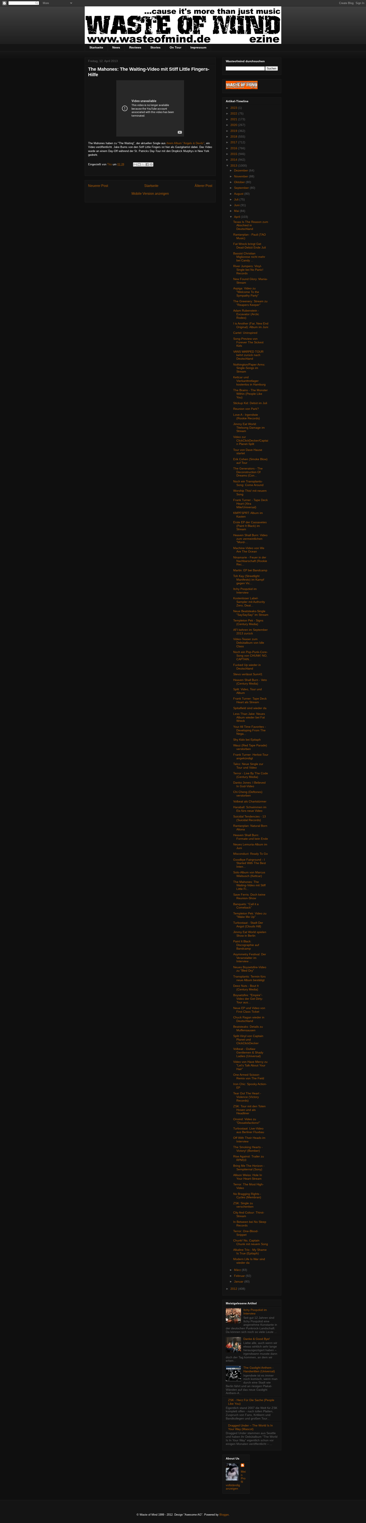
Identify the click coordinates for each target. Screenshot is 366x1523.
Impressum (198, 47)
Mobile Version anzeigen (150, 193)
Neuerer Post (98, 186)
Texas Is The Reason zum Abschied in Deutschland (250, 225)
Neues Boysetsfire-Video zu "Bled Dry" (249, 968)
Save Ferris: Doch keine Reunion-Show (249, 896)
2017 (234, 142)
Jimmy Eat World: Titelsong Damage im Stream (249, 427)
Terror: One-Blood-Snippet (245, 1232)
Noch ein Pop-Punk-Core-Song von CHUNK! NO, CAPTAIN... (250, 655)
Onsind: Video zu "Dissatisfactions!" (246, 1120)
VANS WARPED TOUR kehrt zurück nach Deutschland (248, 355)
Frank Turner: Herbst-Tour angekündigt (250, 756)
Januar (239, 1281)
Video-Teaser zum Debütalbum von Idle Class (248, 642)
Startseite (96, 47)
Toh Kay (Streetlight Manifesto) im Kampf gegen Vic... (248, 579)
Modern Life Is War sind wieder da (249, 1260)
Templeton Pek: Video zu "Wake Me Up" (249, 915)
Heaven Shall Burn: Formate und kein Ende (250, 836)
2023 (234, 107)
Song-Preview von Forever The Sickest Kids (248, 342)
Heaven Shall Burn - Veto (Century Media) (250, 681)
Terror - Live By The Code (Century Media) (250, 775)
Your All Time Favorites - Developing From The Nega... (249, 730)
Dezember (241, 170)
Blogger (224, 1514)
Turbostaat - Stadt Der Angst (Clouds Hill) (248, 924)
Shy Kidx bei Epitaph (247, 739)
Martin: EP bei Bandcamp (250, 570)
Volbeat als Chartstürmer (249, 801)
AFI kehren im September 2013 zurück (250, 631)
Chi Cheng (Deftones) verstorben (247, 793)
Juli (236, 199)
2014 (234, 159)
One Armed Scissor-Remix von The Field (248, 1076)
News (116, 47)
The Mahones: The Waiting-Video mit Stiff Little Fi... (249, 885)
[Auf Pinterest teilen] (151, 164)
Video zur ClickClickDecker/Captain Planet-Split (250, 440)
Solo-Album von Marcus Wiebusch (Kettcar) (249, 874)
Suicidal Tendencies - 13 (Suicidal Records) (249, 818)
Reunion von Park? (246, 408)
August (239, 193)
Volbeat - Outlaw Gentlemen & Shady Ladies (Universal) (248, 1052)
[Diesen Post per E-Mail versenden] (135, 164)
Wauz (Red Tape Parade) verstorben (250, 747)
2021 (234, 119)
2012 (234, 1288)
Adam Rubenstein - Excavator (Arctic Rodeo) (246, 314)
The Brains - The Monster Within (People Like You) (250, 393)
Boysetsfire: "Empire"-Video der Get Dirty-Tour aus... (248, 998)
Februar (240, 1275)
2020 (234, 125)
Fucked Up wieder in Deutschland (247, 666)
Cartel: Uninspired (245, 332)
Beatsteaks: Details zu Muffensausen (248, 1028)
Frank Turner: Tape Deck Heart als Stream (250, 700)
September (242, 187)
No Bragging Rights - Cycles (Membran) (247, 1195)
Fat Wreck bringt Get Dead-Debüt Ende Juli (249, 245)
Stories (155, 47)
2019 (234, 131)
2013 (234, 165)
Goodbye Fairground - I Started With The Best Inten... (249, 863)
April (237, 216)
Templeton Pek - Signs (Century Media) (248, 622)
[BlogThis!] (139, 164)
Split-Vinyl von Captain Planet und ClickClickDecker (248, 1039)
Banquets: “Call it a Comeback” (246, 905)
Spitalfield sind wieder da (249, 708)
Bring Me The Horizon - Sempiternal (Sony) (249, 1167)
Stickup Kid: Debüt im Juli (250, 403)
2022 (234, 113)
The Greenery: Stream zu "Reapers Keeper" (250, 303)
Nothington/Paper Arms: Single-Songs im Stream (249, 368)
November (241, 176)
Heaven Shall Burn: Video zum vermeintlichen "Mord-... (250, 538)
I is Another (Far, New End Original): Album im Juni (250, 325)
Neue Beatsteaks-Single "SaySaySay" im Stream (250, 612)
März (238, 1270)
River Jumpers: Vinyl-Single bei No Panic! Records (248, 269)
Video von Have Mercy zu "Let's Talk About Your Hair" (250, 1065)
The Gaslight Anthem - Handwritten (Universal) (259, 1369)
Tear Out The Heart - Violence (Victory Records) (247, 1097)
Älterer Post (203, 186)
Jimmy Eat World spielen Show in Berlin (249, 933)
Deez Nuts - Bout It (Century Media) (246, 987)
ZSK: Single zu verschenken (243, 1204)
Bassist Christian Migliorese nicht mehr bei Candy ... (249, 257)
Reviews (135, 47)
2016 (234, 148)
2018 (234, 136)
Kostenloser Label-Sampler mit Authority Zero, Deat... (249, 601)
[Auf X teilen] (143, 164)
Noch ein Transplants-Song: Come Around (248, 483)
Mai (237, 211)
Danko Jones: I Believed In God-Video (249, 784)
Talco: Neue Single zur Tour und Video (248, 765)
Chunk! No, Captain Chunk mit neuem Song (250, 1242)
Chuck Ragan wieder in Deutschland (248, 1019)
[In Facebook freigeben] (147, 164)
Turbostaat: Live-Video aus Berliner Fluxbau (248, 1130)
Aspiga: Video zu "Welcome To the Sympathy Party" (246, 292)
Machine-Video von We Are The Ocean (248, 549)
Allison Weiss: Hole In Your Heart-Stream (247, 1176)
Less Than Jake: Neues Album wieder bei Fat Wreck (249, 717)
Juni (237, 205)
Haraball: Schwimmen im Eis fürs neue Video (249, 808)
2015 (234, 154)
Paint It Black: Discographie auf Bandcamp (246, 945)
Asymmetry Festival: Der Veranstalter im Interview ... (249, 958)
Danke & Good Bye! (256, 1339)
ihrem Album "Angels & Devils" (185, 143)
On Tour (175, 47)
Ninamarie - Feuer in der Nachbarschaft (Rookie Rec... (250, 561)
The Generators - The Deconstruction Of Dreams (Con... (248, 472)
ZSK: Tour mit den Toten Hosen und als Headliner (249, 1110)
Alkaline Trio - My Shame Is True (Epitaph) (250, 1251)
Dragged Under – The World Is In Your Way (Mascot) (250, 1427)
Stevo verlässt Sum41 (247, 674)
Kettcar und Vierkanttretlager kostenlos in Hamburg (249, 381)
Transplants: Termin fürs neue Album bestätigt (249, 978)
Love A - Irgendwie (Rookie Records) (246, 416)
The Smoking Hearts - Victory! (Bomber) (248, 1148)
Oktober (240, 182)
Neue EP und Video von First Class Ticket (249, 1009)
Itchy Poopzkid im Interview (245, 590)
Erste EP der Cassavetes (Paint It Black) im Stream (250, 526)
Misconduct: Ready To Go (250, 853)
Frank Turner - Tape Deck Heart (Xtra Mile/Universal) (250, 503)
